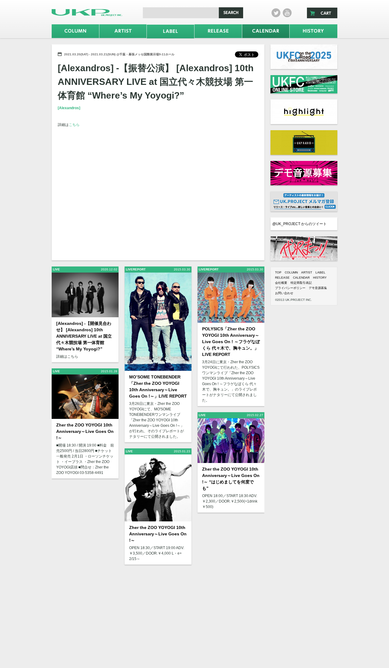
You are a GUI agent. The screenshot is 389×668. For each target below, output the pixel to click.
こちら (74, 125)
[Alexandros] (69, 108)
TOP (278, 272)
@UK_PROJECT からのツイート (299, 224)
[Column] (75, 31)
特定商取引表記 (301, 282)
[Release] (218, 31)
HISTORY (320, 277)
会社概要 (281, 282)
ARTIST (306, 272)
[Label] (170, 31)
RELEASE (282, 277)
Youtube (287, 12)
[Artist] (123, 31)
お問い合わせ (284, 293)
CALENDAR (301, 277)
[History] (313, 31)
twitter (276, 12)
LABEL (320, 272)
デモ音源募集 (318, 288)
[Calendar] (266, 31)
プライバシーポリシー (290, 288)
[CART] (322, 13)
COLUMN (291, 272)
